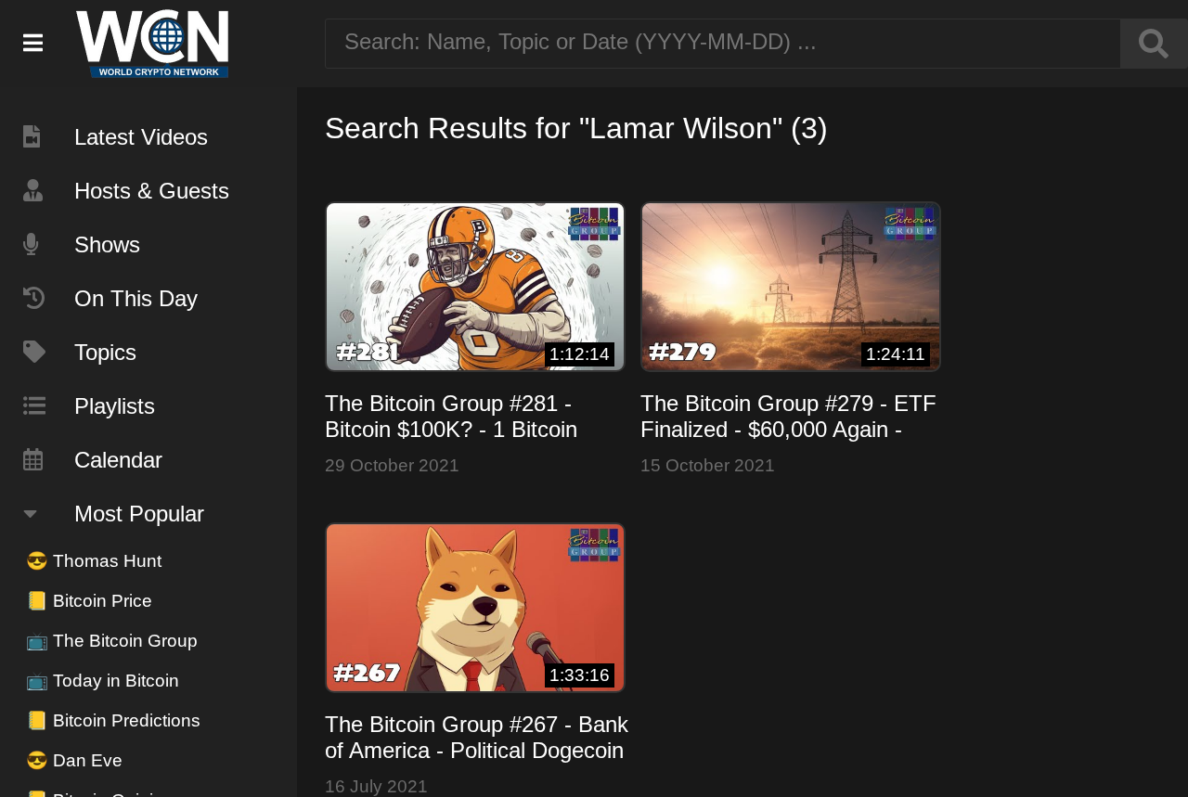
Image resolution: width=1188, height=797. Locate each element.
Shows (107, 244)
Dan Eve (74, 760)
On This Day (136, 298)
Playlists (114, 405)
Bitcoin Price (89, 601)
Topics (105, 352)
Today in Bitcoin (102, 680)
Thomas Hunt (93, 561)
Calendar (118, 459)
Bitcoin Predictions (113, 720)
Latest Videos (141, 136)
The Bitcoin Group (112, 640)
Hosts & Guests (151, 190)
